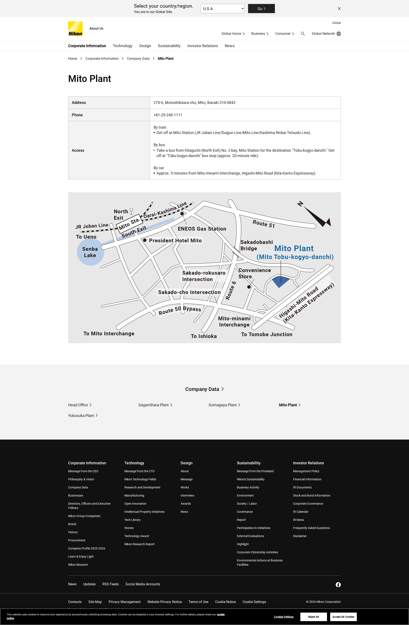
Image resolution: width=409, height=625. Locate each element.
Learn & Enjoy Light (81, 556)
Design (187, 463)
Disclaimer (300, 536)
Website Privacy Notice (164, 602)
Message (187, 479)
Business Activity (248, 487)
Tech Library (132, 520)
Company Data (138, 59)
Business (258, 34)
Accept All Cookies (343, 616)
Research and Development (142, 487)
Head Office (78, 405)
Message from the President (255, 471)
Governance (245, 511)
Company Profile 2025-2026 (86, 548)
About (185, 471)
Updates (89, 584)
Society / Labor (247, 503)
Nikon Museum (78, 564)
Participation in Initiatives (253, 528)
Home (72, 59)
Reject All (313, 616)
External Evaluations (250, 536)
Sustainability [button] (169, 46)
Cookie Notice (225, 602)
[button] (303, 34)
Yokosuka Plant (81, 415)
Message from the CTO (139, 471)
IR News (298, 520)
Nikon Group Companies (84, 516)
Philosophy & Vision (81, 479)
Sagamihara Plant (153, 405)
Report (241, 520)
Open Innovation (135, 503)
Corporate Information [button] (87, 46)
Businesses (75, 495)
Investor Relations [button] (202, 46)
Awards (186, 503)
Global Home (231, 34)
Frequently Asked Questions (311, 528)
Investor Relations (308, 463)
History (73, 532)
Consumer (283, 34)
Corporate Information (102, 59)
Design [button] (145, 46)
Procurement (76, 540)
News (230, 46)
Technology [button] (122, 46)
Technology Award (136, 536)
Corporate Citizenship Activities (257, 552)
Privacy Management (125, 602)
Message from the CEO (83, 471)
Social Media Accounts (142, 584)
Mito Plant (288, 405)
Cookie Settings (254, 602)
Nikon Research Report (139, 544)
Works (185, 487)
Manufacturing (134, 495)
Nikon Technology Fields (140, 479)
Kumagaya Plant (223, 405)
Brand (72, 524)
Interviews (187, 495)
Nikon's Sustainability (251, 479)
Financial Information (307, 479)
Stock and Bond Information (311, 495)
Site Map (95, 602)
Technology (134, 463)
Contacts (75, 602)
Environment (245, 495)
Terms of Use (198, 602)
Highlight (243, 544)
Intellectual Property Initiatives (144, 511)
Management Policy (306, 471)
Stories (129, 528)
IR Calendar (300, 511)
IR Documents (302, 487)
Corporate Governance (308, 503)
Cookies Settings (284, 616)
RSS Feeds (110, 584)
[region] (204, 616)
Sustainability (249, 463)
